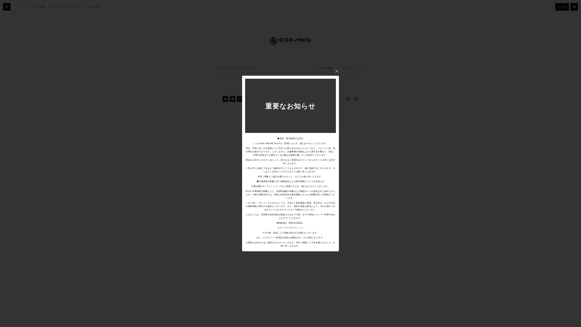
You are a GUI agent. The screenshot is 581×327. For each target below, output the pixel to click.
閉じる (336, 71)
